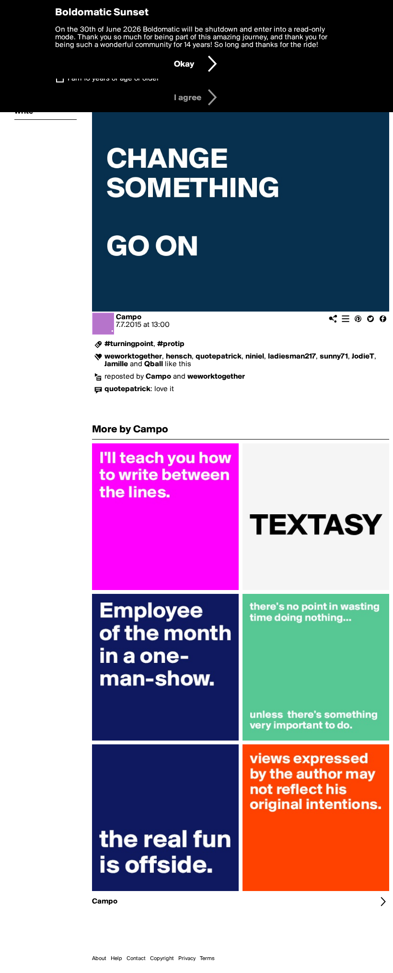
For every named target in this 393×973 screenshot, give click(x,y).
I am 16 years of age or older (113, 78)
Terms (207, 958)
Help (116, 958)
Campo (128, 317)
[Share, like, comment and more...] (165, 590)
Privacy (187, 958)
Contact (136, 958)
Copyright (162, 958)
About (99, 958)
